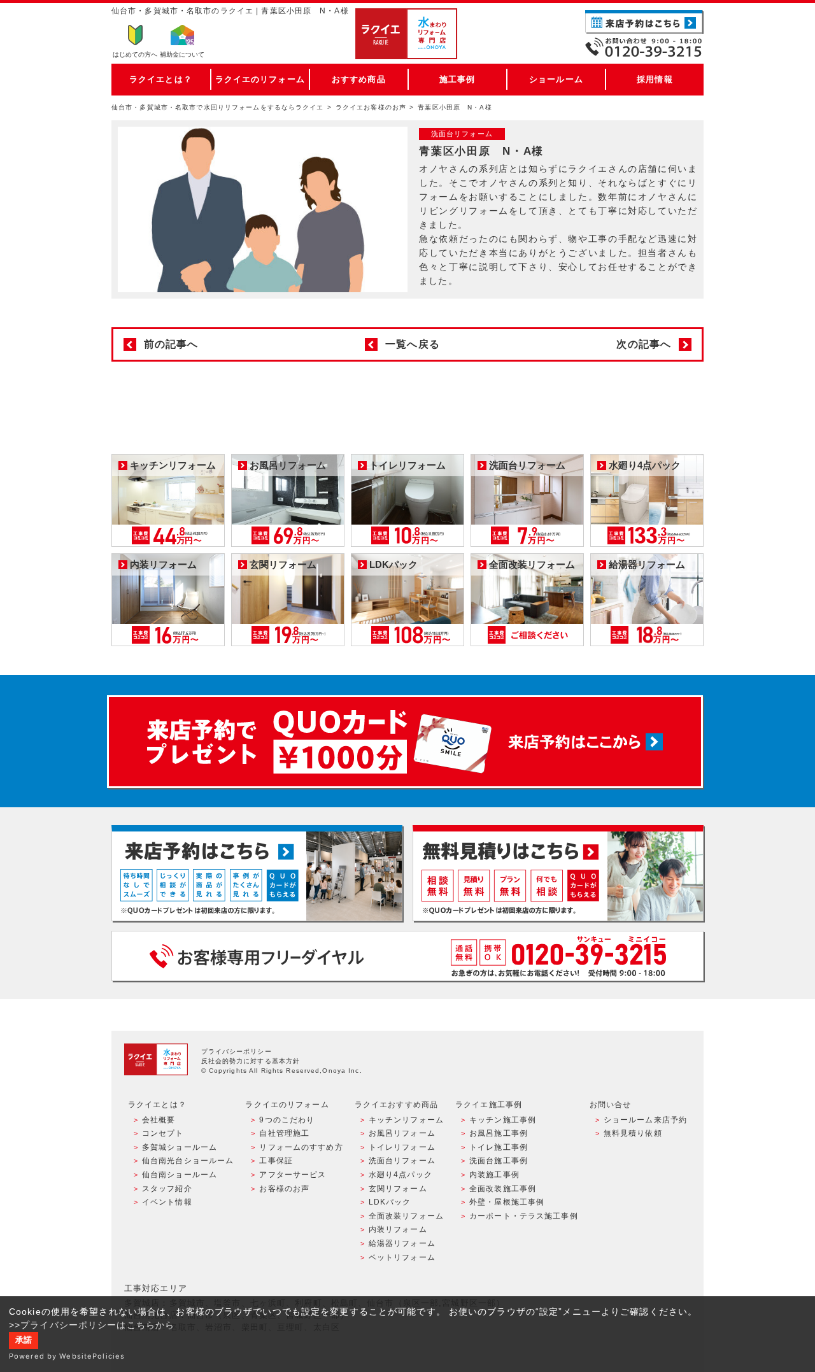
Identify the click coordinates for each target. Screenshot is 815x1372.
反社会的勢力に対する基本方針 (251, 1060)
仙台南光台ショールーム (188, 1160)
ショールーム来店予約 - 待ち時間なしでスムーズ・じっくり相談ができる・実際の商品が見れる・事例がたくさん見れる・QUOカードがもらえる (256, 873)
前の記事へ (171, 344)
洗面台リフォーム (402, 1160)
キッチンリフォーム (406, 1119)
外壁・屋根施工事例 (506, 1202)
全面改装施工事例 (502, 1188)
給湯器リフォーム (402, 1243)
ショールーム (556, 79)
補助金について (182, 54)
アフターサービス (292, 1174)
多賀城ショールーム (179, 1147)
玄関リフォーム (398, 1188)
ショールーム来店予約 (645, 1119)
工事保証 (275, 1160)
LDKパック (390, 1202)
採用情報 (654, 79)
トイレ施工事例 (498, 1147)
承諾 (23, 1340)
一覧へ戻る (412, 344)
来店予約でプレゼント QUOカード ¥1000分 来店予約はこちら (405, 741)
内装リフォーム (398, 1229)
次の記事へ (643, 344)
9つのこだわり (287, 1119)
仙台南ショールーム (179, 1174)
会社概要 (158, 1119)
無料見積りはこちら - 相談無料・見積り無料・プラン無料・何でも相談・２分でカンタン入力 (558, 873)
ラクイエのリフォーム (260, 79)
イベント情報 (167, 1202)
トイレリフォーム (402, 1147)
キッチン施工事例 (502, 1119)
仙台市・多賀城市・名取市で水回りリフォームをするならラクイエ (217, 107)
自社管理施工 (284, 1133)
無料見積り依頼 (633, 1133)
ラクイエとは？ (160, 79)
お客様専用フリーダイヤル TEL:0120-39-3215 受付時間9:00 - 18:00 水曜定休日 (407, 956)
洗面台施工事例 (498, 1160)
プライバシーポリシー (236, 1051)
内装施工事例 (494, 1174)
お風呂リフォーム (402, 1133)
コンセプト (163, 1133)
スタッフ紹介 (167, 1188)
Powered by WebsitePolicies (67, 1356)
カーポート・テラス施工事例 (523, 1216)
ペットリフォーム (402, 1257)
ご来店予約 (644, 22)
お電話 (644, 47)
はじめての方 (135, 54)
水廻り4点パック (400, 1174)
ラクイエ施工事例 (488, 1104)
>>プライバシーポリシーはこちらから (91, 1325)
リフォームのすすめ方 (301, 1147)
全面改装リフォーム (406, 1216)
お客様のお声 (284, 1188)
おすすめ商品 (359, 79)
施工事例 (457, 79)
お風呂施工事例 (498, 1133)
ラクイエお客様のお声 (371, 107)
